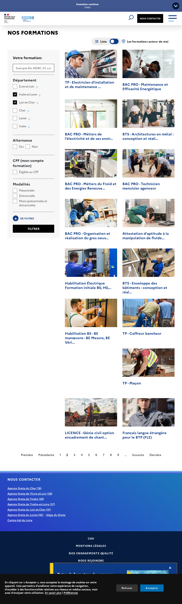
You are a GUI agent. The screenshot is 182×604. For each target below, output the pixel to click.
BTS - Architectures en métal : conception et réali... (147, 136)
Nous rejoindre (91, 560)
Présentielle (26, 190)
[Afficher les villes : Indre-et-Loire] (39, 95)
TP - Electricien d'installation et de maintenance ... (89, 84)
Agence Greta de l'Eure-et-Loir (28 (29, 493)
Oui (21, 146)
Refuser (127, 588)
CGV (91, 538)
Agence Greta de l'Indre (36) (25, 499)
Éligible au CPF (29, 172)
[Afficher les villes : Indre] (28, 127)
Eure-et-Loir (26, 86)
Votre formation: (27, 57)
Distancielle (27, 196)
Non (35, 146)
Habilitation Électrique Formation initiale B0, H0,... (88, 285)
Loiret (23, 118)
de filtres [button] (24, 218)
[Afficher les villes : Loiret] (28, 119)
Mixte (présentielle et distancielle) (33, 203)
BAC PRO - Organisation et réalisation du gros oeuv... (87, 235)
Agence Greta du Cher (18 (24, 488)
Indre (22, 126)
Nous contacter (150, 18)
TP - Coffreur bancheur (141, 333)
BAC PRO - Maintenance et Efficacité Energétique (145, 86)
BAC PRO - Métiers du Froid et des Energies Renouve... (90, 185)
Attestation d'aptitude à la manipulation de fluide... (145, 235)
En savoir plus (53, 592)
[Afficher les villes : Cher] (27, 111)
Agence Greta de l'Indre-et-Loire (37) (31, 504)
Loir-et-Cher (27, 102)
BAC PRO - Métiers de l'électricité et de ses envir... (89, 136)
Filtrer (33, 228)
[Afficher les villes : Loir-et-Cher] (36, 103)
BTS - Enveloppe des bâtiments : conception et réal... (144, 287)
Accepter (152, 588)
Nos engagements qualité (91, 553)
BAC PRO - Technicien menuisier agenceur (141, 185)
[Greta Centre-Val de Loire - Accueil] (19, 18)
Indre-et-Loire (28, 94)
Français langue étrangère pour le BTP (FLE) (144, 434)
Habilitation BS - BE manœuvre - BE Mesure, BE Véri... (87, 338)
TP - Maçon (131, 382)
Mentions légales (91, 546)
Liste (103, 41)
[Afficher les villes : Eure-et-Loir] (36, 87)
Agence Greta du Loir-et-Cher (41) (29, 509)
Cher (22, 110)
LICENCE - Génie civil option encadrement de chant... (89, 434)
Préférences (71, 592)
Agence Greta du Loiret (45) (25, 515)
